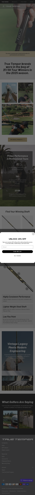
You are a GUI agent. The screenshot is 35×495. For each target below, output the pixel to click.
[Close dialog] (33, 234)
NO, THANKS (17, 255)
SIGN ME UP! (17, 251)
